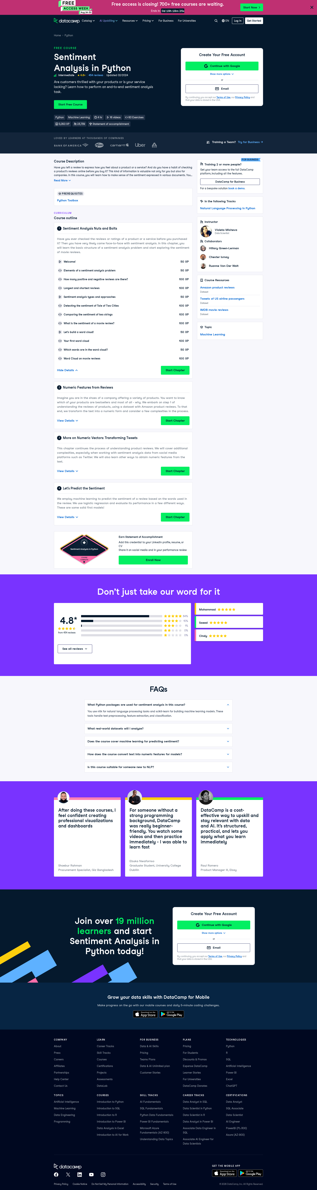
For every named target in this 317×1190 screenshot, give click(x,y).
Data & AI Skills (149, 1046)
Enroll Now (153, 560)
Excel (229, 1079)
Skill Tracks (104, 1052)
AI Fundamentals (150, 1101)
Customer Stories (150, 1072)
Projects (102, 1072)
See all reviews (72, 648)
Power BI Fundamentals (154, 1121)
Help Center (61, 1079)
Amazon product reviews (217, 287)
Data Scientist (234, 1115)
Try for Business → (250, 142)
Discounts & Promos (195, 1059)
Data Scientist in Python (197, 1108)
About (57, 1046)
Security (154, 1184)
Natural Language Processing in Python (227, 208)
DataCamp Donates (195, 1085)
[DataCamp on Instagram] (103, 1174)
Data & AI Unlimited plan (155, 1066)
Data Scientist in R (194, 1115)
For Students (190, 1052)
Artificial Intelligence (238, 1066)
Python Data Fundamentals (156, 1115)
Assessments (105, 1079)
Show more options (220, 74)
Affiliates (59, 1066)
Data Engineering (64, 1115)
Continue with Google (225, 66)
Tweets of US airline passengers (222, 298)
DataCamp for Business (230, 181)
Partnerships (61, 1072)
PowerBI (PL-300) (236, 1128)
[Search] (216, 20)
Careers (59, 1059)
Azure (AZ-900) (235, 1134)
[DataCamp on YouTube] (91, 1174)
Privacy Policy (242, 97)
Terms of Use (223, 97)
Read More (61, 180)
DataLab (102, 1085)
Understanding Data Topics (156, 1139)
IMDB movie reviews (214, 310)
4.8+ (82, 75)
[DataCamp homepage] (67, 20)
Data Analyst (234, 1101)
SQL (228, 1059)
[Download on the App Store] (145, 1014)
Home (57, 35)
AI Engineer (233, 1121)
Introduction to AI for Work (113, 1134)
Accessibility (139, 1184)
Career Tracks (105, 1046)
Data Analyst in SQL (195, 1101)
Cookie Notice (80, 1184)
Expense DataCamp (195, 1066)
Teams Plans (147, 1059)
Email (225, 88)
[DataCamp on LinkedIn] (79, 1174)
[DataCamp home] (79, 1166)
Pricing (144, 1052)
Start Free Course (70, 104)
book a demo (236, 188)
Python (69, 35)
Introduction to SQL (108, 1108)
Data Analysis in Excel (110, 1128)
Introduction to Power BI (111, 1121)
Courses (102, 1059)
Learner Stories (192, 1072)
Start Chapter (175, 370)
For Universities (187, 20)
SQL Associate (234, 1108)
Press (57, 1052)
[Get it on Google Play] (171, 1014)
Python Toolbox (67, 200)
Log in (237, 20)
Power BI (231, 1072)
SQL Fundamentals (151, 1108)
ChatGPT (231, 1085)
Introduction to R (107, 1115)
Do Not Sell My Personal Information (110, 1184)
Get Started (254, 20)
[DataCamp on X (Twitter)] (68, 1174)
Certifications (105, 1066)
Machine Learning (212, 334)
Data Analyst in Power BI (198, 1121)
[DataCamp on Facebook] (56, 1174)
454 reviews (96, 75)
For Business (166, 20)
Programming (62, 1121)
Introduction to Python (110, 1101)
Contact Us (61, 1085)
